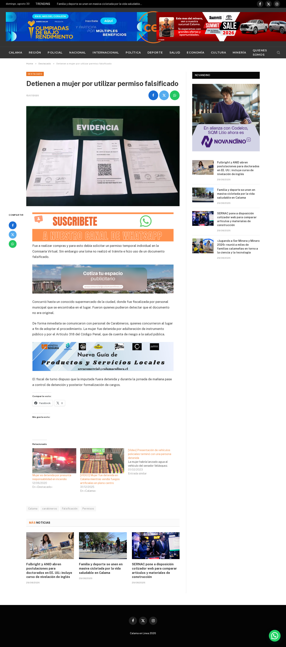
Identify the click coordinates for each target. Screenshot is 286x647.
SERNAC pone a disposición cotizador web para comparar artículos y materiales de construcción (154, 570)
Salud (174, 52)
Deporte (155, 52)
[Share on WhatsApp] (175, 95)
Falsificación (70, 508)
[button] (275, 636)
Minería (239, 52)
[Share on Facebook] (153, 95)
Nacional (77, 52)
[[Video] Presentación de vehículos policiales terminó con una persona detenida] (152, 461)
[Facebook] (13, 225)
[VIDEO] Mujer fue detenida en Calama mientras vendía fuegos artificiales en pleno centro (100, 479)
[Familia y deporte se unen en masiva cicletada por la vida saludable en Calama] (103, 545)
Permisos (88, 508)
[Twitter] (13, 234)
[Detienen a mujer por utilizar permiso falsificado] (103, 156)
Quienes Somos (260, 52)
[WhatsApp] (13, 244)
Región (35, 52)
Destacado (35, 74)
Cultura (218, 52)
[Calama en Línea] (153, 27)
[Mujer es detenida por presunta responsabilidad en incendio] (54, 460)
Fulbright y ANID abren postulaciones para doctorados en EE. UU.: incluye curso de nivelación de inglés (49, 570)
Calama (15, 52)
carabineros (49, 508)
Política (133, 52)
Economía (195, 52)
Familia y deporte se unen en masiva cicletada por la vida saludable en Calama (100, 3)
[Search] (278, 52)
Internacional (106, 52)
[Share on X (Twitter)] (164, 95)
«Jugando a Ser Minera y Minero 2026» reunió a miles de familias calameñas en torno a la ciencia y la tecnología (238, 246)
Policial (55, 52)
